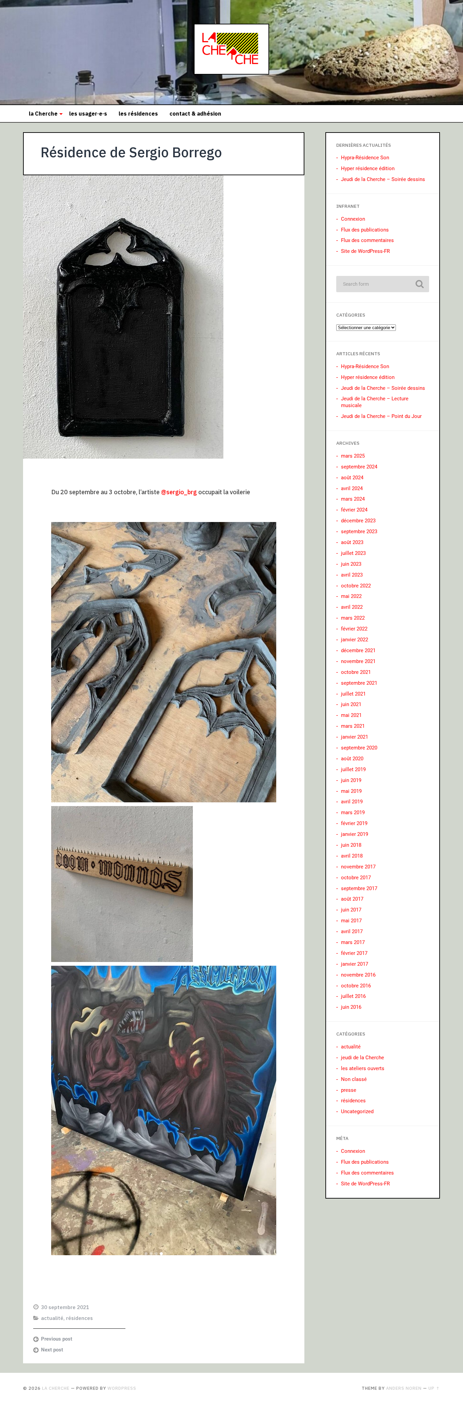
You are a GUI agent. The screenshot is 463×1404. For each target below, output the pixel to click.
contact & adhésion (195, 113)
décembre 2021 (358, 650)
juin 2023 (351, 564)
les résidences (138, 113)
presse (348, 1090)
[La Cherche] (231, 52)
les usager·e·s (88, 113)
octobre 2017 (356, 878)
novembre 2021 (358, 661)
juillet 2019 (353, 769)
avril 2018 (352, 856)
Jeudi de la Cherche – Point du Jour (381, 416)
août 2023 (352, 542)
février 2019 (354, 823)
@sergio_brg (179, 492)
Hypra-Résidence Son (365, 158)
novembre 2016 (358, 975)
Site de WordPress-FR (365, 251)
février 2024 (354, 510)
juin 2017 (351, 910)
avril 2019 (352, 802)
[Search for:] (382, 284)
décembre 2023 (358, 521)
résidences (79, 1318)
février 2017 (354, 953)
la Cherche (43, 113)
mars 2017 (353, 942)
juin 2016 (351, 1007)
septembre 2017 (359, 888)
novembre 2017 (358, 867)
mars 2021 (353, 726)
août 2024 (352, 478)
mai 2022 (351, 596)
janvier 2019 (354, 834)
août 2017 (352, 899)
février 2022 (354, 629)
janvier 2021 (354, 737)
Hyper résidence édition (368, 168)
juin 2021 (351, 704)
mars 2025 (353, 456)
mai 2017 (351, 921)
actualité (52, 1318)
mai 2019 (351, 791)
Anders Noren (404, 1388)
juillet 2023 (353, 553)
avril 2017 (352, 931)
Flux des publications (365, 230)
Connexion (353, 219)
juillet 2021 (353, 694)
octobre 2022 (356, 586)
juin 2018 (351, 845)
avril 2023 (352, 575)
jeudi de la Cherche (362, 1058)
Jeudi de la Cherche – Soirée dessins (383, 179)
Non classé (354, 1079)
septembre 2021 (359, 683)
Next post (52, 1350)
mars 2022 (353, 618)
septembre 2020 (359, 748)
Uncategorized (357, 1111)
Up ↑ (434, 1388)
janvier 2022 (354, 640)
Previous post (56, 1339)
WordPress (121, 1388)
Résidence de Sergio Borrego (131, 152)
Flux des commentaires (367, 240)
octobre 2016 (356, 986)
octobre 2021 (356, 672)
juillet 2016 (353, 996)
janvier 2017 (354, 964)
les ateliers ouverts (362, 1068)
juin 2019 (351, 780)
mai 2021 (351, 715)
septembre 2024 (359, 467)
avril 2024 (352, 488)
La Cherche (55, 1388)
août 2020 (352, 759)
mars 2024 (353, 499)
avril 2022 (352, 607)
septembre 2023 (359, 531)
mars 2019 (353, 812)
